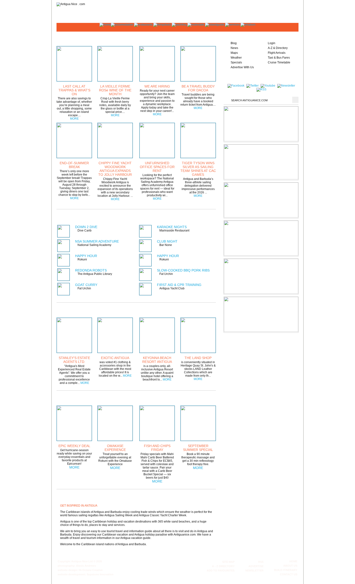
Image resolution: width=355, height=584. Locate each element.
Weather (236, 57)
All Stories (201, 38)
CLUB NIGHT (167, 241)
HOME (293, 561)
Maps (234, 52)
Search (295, 100)
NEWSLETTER (254, 570)
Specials (236, 62)
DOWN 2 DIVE (86, 227)
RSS (260, 561)
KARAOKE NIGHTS (172, 227)
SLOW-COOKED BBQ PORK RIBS (183, 270)
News (234, 48)
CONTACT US (288, 574)
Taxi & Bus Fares (279, 57)
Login (271, 43)
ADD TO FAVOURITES (220, 570)
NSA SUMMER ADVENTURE (97, 241)
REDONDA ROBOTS (91, 270)
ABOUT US (290, 565)
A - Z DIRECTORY (223, 566)
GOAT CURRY (86, 285)
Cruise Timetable (279, 62)
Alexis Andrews (86, 565)
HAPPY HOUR (86, 256)
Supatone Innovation (100, 574)
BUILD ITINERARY (285, 570)
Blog (234, 43)
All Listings (197, 216)
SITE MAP (228, 561)
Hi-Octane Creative (91, 570)
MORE (74, 118)
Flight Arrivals (276, 52)
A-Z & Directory (278, 48)
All (204, 397)
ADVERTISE (255, 566)
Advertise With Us (242, 67)
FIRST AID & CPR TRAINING (179, 285)
